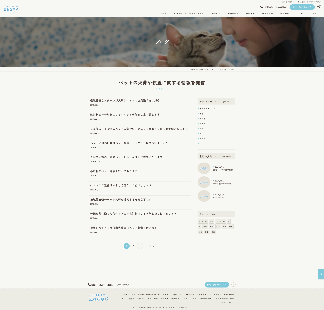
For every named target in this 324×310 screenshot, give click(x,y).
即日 (218, 226)
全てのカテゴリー (208, 108)
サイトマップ (228, 302)
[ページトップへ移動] (233, 284)
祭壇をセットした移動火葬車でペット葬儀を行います (123, 227)
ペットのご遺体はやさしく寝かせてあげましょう (120, 185)
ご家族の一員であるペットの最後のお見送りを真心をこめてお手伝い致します (139, 129)
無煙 (211, 226)
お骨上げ (204, 123)
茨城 (211, 221)
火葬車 (203, 118)
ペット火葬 (221, 221)
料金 (206, 232)
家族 (224, 226)
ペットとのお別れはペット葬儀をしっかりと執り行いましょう (129, 143)
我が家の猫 (203, 221)
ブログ (203, 143)
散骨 (200, 232)
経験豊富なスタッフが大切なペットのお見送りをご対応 (125, 100)
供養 (231, 226)
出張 (202, 113)
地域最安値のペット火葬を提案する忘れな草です (120, 199)
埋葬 (213, 232)
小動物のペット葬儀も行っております (114, 171)
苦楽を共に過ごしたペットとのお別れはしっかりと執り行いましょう (133, 213)
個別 (202, 133)
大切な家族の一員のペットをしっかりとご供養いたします (126, 157)
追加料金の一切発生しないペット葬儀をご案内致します (125, 114)
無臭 (205, 226)
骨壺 (202, 128)
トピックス (205, 138)
